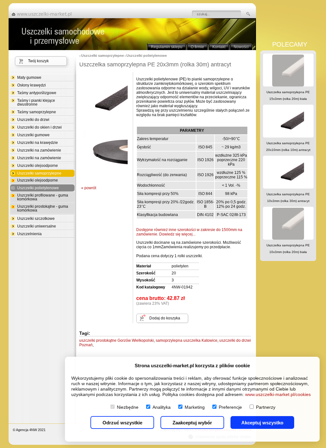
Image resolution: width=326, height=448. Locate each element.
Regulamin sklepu (166, 47)
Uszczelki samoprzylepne (39, 173)
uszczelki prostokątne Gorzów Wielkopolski (116, 340)
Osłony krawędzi (31, 85)
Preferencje (230, 407)
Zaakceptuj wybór (192, 422)
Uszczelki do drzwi (33, 119)
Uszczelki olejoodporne (37, 165)
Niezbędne (127, 407)
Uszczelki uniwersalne (36, 226)
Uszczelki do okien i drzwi (39, 127)
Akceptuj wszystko (262, 422)
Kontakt (218, 47)
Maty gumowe (29, 77)
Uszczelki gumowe (33, 135)
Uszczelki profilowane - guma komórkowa (42, 197)
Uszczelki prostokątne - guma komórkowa (42, 208)
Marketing (195, 407)
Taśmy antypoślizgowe (36, 93)
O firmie (197, 47)
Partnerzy (265, 407)
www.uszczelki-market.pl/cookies (278, 394)
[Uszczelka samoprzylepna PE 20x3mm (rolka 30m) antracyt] (105, 125)
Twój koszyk (38, 61)
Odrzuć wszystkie (122, 422)
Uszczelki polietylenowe (38, 188)
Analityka (161, 407)
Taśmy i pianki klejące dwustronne (36, 102)
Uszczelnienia (29, 234)
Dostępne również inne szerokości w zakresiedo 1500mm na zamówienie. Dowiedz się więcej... (189, 232)
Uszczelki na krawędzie (37, 142)
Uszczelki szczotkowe (36, 218)
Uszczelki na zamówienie (39, 150)
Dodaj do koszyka (164, 318)
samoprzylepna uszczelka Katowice (186, 340)
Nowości (241, 47)
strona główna (43, 14)
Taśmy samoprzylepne (36, 112)
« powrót (88, 188)
